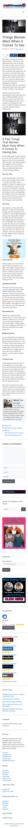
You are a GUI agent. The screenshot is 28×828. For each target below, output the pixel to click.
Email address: (7, 561)
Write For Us (6, 789)
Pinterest (5, 809)
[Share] (13, 55)
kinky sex (7, 428)
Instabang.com (7, 756)
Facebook (5, 803)
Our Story (5, 770)
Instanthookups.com (8, 760)
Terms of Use (6, 778)
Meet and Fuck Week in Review (12, 701)
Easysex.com (6, 758)
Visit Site (13, 645)
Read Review (6, 645)
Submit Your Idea (7, 791)
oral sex (13, 428)
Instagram (5, 801)
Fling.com (5, 752)
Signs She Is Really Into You (13, 435)
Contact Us (5, 772)
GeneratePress (14, 825)
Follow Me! (5, 725)
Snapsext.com (6, 754)
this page (19, 419)
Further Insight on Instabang (11, 699)
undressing (5, 430)
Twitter (4, 807)
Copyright (5, 774)
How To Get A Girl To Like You (13, 432)
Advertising (5, 776)
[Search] (23, 509)
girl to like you (15, 166)
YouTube (5, 805)
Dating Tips (8, 425)
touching (19, 428)
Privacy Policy (6, 780)
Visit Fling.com (8, 628)
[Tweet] (21, 55)
